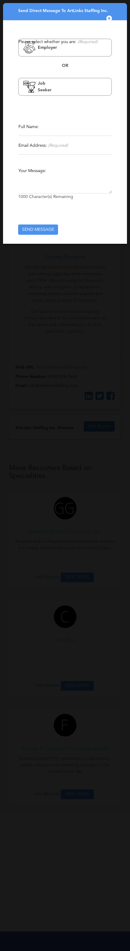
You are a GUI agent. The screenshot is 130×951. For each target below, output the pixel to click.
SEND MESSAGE (38, 230)
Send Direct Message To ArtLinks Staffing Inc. (63, 11)
